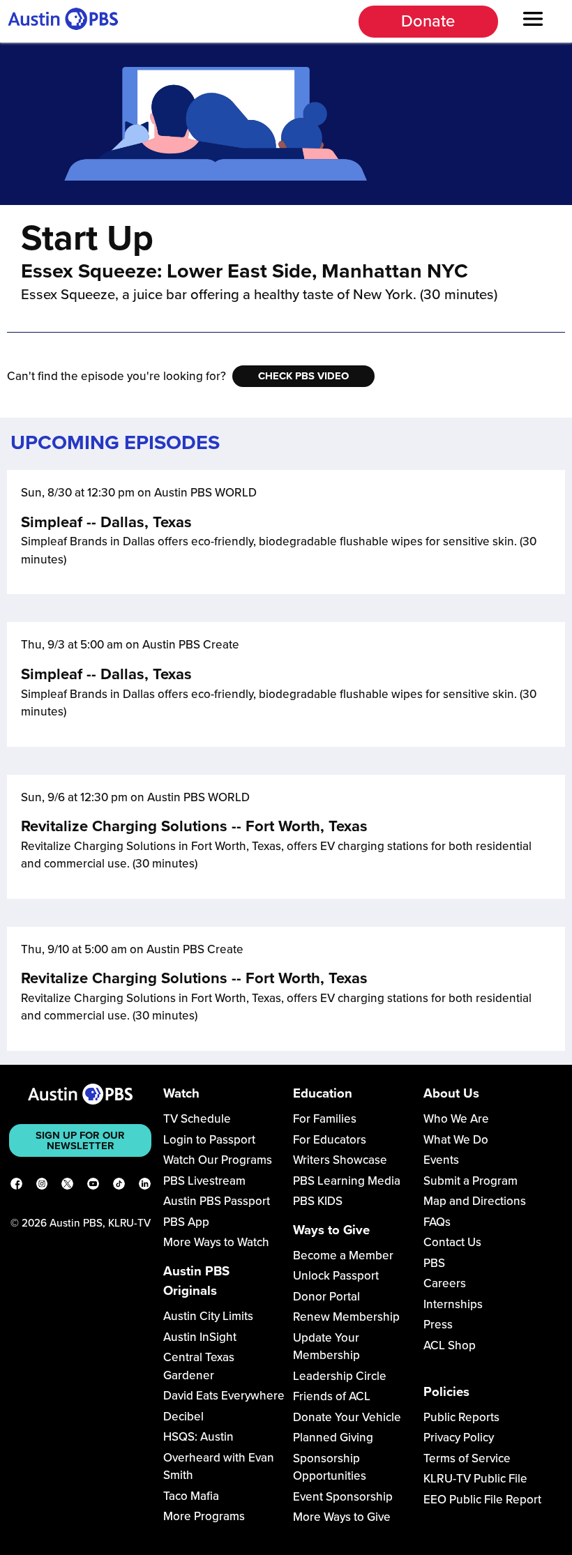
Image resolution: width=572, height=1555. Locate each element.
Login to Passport (209, 1139)
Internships (453, 1304)
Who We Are (456, 1119)
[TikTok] (119, 1186)
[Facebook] (16, 1186)
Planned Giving (333, 1437)
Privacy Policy (458, 1437)
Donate (428, 21)
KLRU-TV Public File (475, 1478)
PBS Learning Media (346, 1181)
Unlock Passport (336, 1275)
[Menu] (533, 21)
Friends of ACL (331, 1396)
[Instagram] (42, 1186)
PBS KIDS (318, 1201)
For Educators (329, 1139)
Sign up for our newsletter (80, 1140)
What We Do (455, 1139)
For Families (324, 1119)
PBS (434, 1263)
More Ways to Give (342, 1517)
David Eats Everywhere (224, 1395)
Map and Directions (474, 1201)
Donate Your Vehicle (347, 1417)
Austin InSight (199, 1337)
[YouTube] (93, 1186)
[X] (67, 1186)
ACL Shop (449, 1345)
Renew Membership (346, 1317)
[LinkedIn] (145, 1186)
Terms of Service (467, 1458)
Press (438, 1324)
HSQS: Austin (198, 1436)
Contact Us (452, 1242)
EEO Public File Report (482, 1499)
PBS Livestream (204, 1181)
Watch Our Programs (217, 1160)
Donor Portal (326, 1296)
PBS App (186, 1222)
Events (441, 1160)
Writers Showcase (340, 1160)
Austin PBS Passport (216, 1201)
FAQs (437, 1222)
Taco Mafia (191, 1496)
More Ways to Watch (216, 1242)
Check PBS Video (303, 376)
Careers (444, 1283)
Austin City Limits (208, 1316)
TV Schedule (197, 1119)
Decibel (183, 1416)
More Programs (204, 1516)
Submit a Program (470, 1181)
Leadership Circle (339, 1376)
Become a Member (343, 1255)
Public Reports (461, 1417)
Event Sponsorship (343, 1496)
